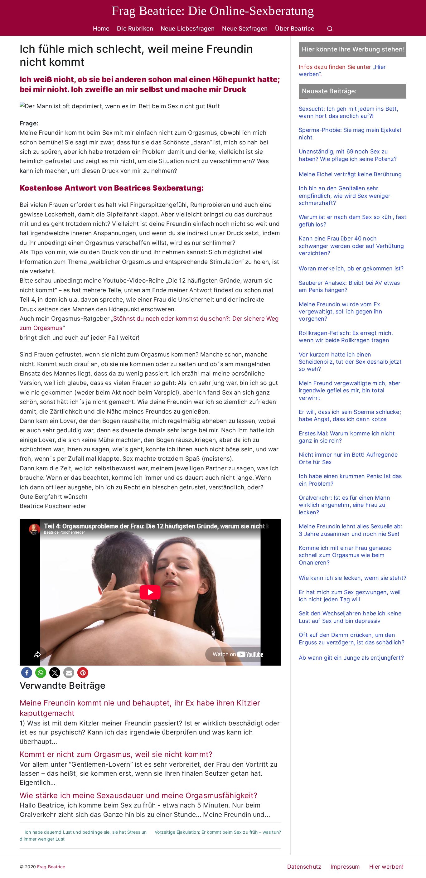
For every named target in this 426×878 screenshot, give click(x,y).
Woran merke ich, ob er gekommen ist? (351, 268)
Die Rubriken (135, 28)
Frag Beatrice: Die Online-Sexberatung (213, 10)
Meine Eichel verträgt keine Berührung (350, 174)
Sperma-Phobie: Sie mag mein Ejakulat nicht (350, 133)
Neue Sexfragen (245, 28)
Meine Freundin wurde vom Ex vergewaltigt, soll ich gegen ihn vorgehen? (340, 311)
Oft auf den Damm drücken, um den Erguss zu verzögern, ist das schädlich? (351, 638)
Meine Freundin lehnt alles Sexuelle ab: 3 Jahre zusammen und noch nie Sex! (350, 530)
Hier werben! (386, 866)
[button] (26, 672)
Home (101, 28)
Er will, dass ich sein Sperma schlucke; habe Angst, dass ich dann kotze (350, 415)
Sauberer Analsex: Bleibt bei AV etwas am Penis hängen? (349, 286)
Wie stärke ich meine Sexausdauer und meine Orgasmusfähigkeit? (139, 795)
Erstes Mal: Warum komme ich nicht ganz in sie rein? (347, 437)
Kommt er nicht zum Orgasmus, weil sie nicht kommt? (116, 754)
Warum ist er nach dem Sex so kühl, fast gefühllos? (352, 220)
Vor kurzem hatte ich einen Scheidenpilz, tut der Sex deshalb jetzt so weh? (350, 361)
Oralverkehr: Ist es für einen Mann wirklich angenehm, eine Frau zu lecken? (344, 505)
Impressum (345, 866)
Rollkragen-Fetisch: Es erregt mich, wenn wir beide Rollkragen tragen (346, 336)
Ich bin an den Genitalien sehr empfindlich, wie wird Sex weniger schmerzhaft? (344, 195)
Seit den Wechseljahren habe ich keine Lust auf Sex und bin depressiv (350, 617)
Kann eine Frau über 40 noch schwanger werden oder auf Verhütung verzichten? (351, 245)
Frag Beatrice (51, 866)
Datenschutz (304, 866)
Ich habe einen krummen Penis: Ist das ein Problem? (350, 480)
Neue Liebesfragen (188, 28)
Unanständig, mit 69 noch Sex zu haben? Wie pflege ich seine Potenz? (348, 155)
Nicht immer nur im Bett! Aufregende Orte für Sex (348, 458)
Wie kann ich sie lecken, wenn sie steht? (352, 578)
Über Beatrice (294, 28)
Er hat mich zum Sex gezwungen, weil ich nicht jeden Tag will (349, 596)
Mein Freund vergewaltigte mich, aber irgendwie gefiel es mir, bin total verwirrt (349, 390)
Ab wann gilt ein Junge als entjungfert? (351, 657)
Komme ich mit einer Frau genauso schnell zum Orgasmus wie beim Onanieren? (345, 555)
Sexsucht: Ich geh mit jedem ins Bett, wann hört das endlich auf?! (348, 112)
